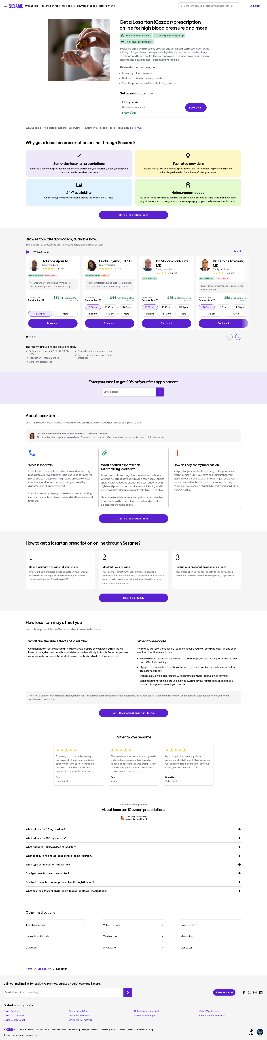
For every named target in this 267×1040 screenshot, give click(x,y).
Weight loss (68, 6)
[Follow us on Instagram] (255, 992)
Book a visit (196, 107)
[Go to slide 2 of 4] (30, 337)
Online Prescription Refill (146, 1011)
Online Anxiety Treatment (212, 1016)
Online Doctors (11, 1011)
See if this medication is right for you (133, 712)
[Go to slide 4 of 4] (35, 337)
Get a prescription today (133, 214)
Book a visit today (133, 597)
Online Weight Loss (209, 1011)
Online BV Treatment (79, 1016)
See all (237, 251)
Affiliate (121, 1029)
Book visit (62, 324)
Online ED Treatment (14, 1020)
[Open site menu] (5, 6)
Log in (256, 5)
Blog (46, 1029)
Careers (39, 1029)
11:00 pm (128, 307)
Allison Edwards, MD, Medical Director (87, 433)
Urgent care (31, 6)
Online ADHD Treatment (81, 1020)
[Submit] (160, 392)
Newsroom (142, 1029)
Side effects (107, 127)
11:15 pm (95, 313)
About (23, 1029)
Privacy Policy (74, 1029)
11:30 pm (44, 313)
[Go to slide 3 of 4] (32, 337)
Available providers (55, 127)
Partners (131, 1029)
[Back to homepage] (16, 6)
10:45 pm (111, 307)
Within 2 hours (41, 251)
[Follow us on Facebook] (244, 992)
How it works (90, 127)
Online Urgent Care (78, 1011)
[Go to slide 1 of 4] (27, 337)
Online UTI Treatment (14, 1016)
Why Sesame (33, 127)
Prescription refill (50, 6)
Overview (74, 127)
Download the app (87, 6)
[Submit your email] (127, 992)
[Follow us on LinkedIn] (260, 992)
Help (151, 1029)
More (65, 313)
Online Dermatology (144, 1016)
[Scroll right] (238, 337)
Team (30, 1029)
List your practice (90, 1029)
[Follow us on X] (249, 992)
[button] (133, 829)
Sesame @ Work (107, 1029)
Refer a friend (107, 6)
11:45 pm (214, 313)
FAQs (138, 127)
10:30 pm (94, 307)
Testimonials (125, 127)
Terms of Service (58, 1029)
